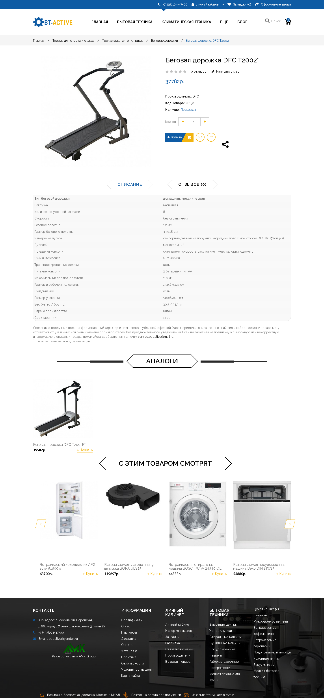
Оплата (126, 645)
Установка (129, 651)
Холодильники (220, 630)
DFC (196, 96)
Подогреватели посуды (272, 652)
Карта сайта (130, 675)
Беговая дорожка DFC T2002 (207, 40)
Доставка (128, 638)
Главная (99, 22)
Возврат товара (177, 661)
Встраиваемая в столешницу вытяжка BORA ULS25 (129, 566)
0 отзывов (198, 71)
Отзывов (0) (192, 184)
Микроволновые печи (270, 621)
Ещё (224, 22)
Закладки (172, 637)
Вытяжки (260, 615)
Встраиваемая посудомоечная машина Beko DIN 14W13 (259, 566)
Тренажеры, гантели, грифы (122, 40)
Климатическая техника (186, 22)
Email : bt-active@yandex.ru (58, 638)
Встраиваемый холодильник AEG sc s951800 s (67, 566)
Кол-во (170, 122)
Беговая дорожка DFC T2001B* (59, 445)
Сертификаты (132, 620)
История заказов (178, 630)
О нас (125, 626)
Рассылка (172, 643)
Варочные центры (223, 624)
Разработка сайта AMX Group (74, 656)
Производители (177, 655)
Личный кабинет (178, 624)
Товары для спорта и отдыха (73, 40)
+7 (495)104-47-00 (51, 632)
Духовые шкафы (266, 609)
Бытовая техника (135, 22)
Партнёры (129, 632)
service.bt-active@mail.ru (155, 336)
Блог (242, 22)
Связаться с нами (179, 649)
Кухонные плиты (266, 658)
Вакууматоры (264, 664)
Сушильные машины (224, 643)
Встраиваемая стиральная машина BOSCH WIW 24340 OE (195, 566)
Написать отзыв (227, 71)
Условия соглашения (137, 669)
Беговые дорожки (164, 40)
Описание (129, 184)
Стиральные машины (225, 637)
